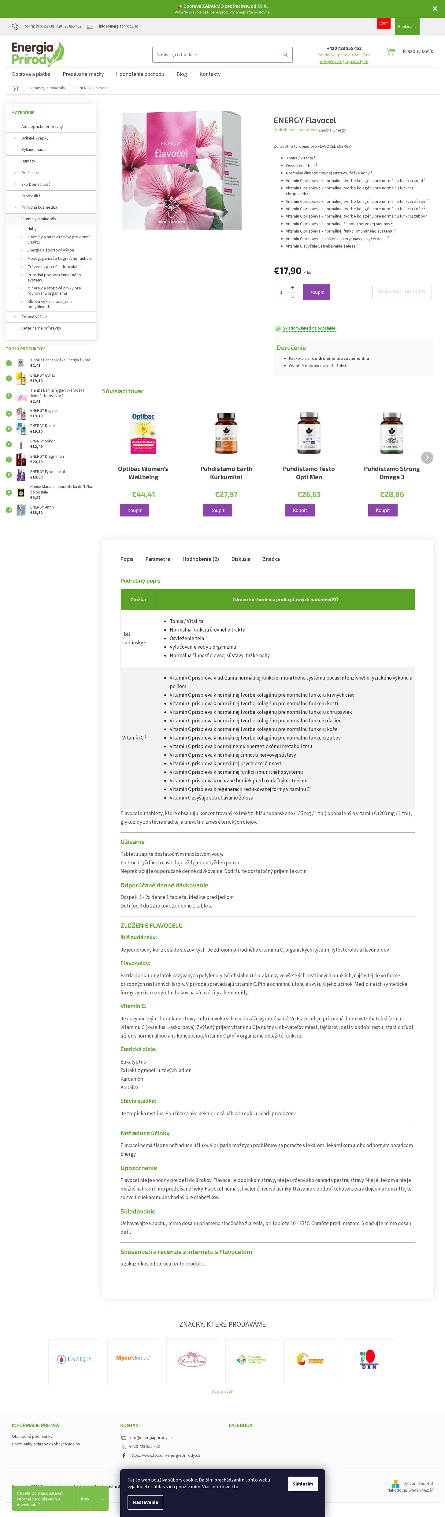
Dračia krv (30, 173)
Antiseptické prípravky (42, 127)
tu (236, 1486)
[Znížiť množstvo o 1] (292, 296)
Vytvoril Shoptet (418, 1484)
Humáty (28, 161)
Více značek (222, 1391)
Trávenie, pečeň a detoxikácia (55, 267)
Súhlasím (303, 1484)
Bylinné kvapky (35, 138)
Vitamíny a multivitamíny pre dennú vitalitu (59, 239)
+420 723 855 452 (344, 48)
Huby (32, 229)
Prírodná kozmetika (39, 207)
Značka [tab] (271, 559)
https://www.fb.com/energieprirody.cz (164, 1455)
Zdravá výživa (34, 317)
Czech (384, 23)
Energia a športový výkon (51, 250)
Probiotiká (30, 196)
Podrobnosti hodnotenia (296, 130)
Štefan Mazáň (421, 1490)
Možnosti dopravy (402, 292)
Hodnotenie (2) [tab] (201, 559)
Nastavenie (145, 1502)
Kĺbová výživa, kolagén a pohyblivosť (50, 304)
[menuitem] (31, 75)
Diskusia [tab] (241, 559)
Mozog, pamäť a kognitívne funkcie (60, 258)
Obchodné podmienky (32, 1436)
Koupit (317, 292)
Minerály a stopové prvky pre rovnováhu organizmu (54, 290)
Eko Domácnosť (35, 184)
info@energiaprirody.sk (344, 61)
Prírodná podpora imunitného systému (54, 277)
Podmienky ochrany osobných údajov (46, 1444)
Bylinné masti (33, 150)
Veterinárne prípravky (41, 328)
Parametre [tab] (158, 559)
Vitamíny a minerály (38, 219)
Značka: (332, 130)
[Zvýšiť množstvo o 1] (292, 287)
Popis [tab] (127, 559)
